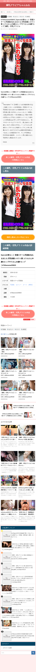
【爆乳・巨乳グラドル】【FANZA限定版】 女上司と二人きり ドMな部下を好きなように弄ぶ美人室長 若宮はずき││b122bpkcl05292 (22, 579)
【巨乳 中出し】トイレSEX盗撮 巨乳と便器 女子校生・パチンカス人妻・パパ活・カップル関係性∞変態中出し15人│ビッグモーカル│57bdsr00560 (18, 625)
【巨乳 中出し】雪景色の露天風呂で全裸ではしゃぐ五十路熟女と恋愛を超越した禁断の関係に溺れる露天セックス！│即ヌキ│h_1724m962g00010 (18, 546)
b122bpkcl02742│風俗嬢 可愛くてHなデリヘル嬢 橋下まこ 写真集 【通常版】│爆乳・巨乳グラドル (22, 535)
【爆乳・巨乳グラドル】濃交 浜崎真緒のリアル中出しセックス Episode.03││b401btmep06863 (22, 557)
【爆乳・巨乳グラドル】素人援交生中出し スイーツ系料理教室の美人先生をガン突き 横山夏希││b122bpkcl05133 (22, 567)
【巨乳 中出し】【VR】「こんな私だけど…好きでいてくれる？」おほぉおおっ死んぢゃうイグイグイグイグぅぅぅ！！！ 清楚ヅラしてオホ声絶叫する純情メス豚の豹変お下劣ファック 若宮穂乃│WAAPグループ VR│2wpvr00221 (18, 613)
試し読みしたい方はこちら (18, 237)
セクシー (16, 16)
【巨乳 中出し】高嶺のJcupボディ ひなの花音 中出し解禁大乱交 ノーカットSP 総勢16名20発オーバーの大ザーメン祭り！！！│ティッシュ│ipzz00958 (18, 590)
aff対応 (28, 16)
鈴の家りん (3, 16)
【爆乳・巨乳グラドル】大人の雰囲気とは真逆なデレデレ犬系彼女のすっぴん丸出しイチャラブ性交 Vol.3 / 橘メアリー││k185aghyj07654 (22, 601)
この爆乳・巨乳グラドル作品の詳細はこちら (19, 158)
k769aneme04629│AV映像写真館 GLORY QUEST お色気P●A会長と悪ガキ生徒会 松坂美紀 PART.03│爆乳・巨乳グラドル (22, 635)
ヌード (22, 16)
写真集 (10, 16)
